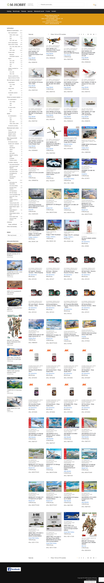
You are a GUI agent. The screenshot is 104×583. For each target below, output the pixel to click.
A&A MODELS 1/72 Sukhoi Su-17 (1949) (71, 498)
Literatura (49, 233)
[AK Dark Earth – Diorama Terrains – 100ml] (89, 259)
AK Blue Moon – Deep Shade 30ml (70, 370)
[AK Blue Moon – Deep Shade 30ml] (71, 356)
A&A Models (32, 437)
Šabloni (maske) (12, 135)
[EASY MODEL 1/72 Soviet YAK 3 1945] (36, 73)
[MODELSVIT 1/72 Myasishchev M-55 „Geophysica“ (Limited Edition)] (89, 193)
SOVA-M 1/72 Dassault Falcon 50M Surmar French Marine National (36, 206)
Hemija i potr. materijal (13, 143)
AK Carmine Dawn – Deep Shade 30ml (53, 370)
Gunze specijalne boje (15, 194)
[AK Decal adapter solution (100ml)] (89, 227)
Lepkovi (11, 145)
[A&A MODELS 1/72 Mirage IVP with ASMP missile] (36, 423)
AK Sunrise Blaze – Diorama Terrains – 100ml (89, 304)
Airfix (30, 176)
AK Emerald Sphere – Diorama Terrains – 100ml (53, 304)
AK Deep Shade (32, 365)
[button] (92, 4)
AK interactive (86, 241)
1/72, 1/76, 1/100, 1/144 (69, 429)
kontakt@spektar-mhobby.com (54, 21)
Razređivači (12, 147)
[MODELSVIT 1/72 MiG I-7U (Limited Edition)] (54, 486)
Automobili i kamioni (51, 168)
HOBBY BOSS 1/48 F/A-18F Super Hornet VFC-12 (36, 335)
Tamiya (48, 176)
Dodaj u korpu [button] (36, 66)
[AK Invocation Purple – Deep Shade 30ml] (36, 391)
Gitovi (11, 151)
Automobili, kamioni (12, 92)
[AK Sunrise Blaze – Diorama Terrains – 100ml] (89, 292)
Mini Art (84, 546)
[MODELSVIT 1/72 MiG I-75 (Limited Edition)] (54, 324)
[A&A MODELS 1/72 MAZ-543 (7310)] (71, 423)
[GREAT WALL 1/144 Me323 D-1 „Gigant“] (71, 164)
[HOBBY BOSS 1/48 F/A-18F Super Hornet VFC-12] (36, 324)
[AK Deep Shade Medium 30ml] (36, 356)
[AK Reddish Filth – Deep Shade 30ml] (71, 391)
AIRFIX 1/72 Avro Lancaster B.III (36, 173)
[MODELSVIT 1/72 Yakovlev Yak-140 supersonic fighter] (36, 453)
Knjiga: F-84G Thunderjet (53, 234)
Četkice (10, 130)
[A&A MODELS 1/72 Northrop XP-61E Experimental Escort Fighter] (71, 453)
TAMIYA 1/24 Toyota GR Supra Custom (53, 173)
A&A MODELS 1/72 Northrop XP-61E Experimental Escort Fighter (69, 467)
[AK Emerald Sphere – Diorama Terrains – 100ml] (54, 292)
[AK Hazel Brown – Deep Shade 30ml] (54, 391)
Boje (9, 180)
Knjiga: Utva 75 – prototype (71, 235)
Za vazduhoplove (12, 99)
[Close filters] (22, 28)
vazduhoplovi (56, 45)
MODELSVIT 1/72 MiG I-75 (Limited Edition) (53, 335)
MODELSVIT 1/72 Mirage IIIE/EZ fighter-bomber (88, 465)
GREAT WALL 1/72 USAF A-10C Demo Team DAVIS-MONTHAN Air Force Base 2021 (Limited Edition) (53, 539)
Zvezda (66, 339)
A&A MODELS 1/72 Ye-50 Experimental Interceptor (89, 434)
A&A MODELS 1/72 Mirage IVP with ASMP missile (36, 434)
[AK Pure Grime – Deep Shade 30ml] (89, 391)
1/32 (11, 105)
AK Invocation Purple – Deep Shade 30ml (35, 404)
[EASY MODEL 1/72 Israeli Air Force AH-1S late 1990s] (54, 102)
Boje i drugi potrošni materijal (35, 302)
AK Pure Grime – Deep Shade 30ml (88, 404)
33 (91, 34)
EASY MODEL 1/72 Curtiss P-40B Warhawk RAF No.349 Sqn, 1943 (71, 84)
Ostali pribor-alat (12, 132)
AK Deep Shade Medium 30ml (35, 370)
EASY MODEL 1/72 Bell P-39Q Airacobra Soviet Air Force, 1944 (71, 113)
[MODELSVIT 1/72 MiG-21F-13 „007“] (71, 193)
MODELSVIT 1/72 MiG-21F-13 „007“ (71, 205)
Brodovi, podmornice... (13, 76)
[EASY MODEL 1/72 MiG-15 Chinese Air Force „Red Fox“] (89, 73)
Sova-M (31, 209)
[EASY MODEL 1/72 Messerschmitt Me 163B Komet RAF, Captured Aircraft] (89, 42)
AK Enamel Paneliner (14, 164)
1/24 (11, 64)
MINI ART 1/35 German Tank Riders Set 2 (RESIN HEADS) (89, 542)
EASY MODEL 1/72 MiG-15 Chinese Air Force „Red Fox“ (89, 84)
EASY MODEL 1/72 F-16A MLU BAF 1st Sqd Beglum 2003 (35, 113)
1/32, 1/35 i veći (13, 40)
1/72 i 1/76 (12, 60)
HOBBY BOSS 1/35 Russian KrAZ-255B (89, 145)
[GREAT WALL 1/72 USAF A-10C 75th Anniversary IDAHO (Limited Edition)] (36, 519)
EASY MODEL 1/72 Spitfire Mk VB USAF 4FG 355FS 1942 (53, 84)
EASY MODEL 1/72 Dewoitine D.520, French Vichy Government (53, 50)
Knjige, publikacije (33, 231)
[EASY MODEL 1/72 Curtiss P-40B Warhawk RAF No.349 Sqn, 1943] (71, 73)
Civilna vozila (11, 52)
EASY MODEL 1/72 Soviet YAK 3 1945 (36, 83)
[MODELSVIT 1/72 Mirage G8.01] (54, 453)
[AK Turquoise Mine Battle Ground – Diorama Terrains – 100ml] (71, 292)
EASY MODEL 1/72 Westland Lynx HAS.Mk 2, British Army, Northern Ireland (53, 144)
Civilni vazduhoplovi (87, 200)
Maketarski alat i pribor (13, 128)
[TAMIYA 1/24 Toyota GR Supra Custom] (54, 163)
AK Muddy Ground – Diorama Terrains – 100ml (71, 271)
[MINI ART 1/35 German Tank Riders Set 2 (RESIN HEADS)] (89, 524)
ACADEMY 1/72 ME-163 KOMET (88, 171)
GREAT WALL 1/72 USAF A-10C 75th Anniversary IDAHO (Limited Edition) (36, 534)
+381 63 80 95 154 (54, 23)
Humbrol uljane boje (14, 204)
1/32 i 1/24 (12, 121)
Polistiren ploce (13, 160)
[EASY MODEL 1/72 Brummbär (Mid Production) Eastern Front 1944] (36, 42)
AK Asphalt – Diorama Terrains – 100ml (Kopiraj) (36, 271)
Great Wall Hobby (69, 178)
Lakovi (11, 149)
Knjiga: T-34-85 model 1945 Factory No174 (35, 234)
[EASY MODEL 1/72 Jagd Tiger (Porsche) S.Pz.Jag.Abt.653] (89, 102)
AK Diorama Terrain (34, 268)
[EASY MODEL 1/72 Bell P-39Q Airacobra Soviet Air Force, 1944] (71, 102)
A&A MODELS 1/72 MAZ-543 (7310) (71, 434)
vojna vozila (36, 49)
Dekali (8, 113)
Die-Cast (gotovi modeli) (52, 46)
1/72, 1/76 (12, 72)
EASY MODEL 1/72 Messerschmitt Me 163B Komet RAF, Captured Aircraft (88, 53)
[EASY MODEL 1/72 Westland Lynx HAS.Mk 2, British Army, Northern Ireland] (54, 132)
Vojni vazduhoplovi (69, 139)
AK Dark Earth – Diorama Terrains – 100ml (89, 271)
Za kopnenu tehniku (13, 125)
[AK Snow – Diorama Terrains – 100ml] (54, 259)
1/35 (11, 111)
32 (88, 34)
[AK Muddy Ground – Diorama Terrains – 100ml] (71, 259)
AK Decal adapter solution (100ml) (89, 238)
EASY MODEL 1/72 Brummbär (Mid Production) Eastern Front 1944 (36, 54)
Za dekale (84, 236)
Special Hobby (68, 144)
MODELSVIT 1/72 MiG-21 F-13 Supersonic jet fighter (36, 497)
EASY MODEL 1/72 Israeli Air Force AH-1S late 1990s (53, 112)
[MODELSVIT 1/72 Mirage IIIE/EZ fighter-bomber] (89, 453)
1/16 (10, 66)
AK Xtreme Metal (14, 185)
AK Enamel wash (14, 171)
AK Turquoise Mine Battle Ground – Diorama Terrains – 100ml (71, 305)
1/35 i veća (12, 50)
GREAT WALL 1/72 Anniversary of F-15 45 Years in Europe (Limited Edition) (71, 528)
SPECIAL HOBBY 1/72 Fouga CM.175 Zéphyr (70, 141)
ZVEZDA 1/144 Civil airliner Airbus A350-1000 (89, 333)
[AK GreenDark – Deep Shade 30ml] (89, 356)
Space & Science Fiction (14, 77)
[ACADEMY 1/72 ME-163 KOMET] (89, 162)
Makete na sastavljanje (70, 137)
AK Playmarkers (13, 190)
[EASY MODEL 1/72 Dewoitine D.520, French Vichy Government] (54, 40)
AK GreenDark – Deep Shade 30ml (88, 370)
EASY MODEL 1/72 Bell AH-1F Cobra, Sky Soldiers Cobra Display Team (36, 142)
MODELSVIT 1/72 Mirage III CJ (53, 205)
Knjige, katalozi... (34, 237)
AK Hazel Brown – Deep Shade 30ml (53, 404)
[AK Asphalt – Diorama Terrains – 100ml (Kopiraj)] (36, 259)
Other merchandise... (12, 226)
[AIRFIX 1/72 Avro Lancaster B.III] (36, 163)
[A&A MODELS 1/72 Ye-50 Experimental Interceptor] (89, 423)
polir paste (12, 153)
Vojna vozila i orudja (87, 141)
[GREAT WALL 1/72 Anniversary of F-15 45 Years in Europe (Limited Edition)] (71, 516)
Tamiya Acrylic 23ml (14, 203)
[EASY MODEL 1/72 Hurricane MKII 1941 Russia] (71, 42)
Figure (88, 538)
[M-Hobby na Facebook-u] (52, 569)
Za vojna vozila (11, 107)
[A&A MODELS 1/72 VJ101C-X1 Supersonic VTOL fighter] (89, 486)
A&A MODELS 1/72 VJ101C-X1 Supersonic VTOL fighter (89, 498)
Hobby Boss (85, 148)
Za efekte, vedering (34, 402)
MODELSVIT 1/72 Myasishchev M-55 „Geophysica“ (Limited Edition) (88, 206)
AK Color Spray (13, 192)
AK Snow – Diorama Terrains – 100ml (51, 271)
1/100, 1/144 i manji (68, 171)
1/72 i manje (12, 101)
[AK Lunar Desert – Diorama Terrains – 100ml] (36, 292)
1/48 (29, 330)
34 (93, 34)
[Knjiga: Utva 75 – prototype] (71, 225)
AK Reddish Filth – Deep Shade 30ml (70, 404)
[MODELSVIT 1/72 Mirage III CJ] (54, 193)
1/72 (29, 48)
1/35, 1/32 (84, 538)
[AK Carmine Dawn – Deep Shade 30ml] (54, 356)
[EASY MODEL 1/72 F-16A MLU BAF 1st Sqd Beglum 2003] (36, 102)
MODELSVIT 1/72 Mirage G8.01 (53, 465)
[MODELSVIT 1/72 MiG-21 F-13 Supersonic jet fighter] (36, 486)
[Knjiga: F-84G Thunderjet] (54, 225)
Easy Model (32, 58)
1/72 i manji (49, 45)
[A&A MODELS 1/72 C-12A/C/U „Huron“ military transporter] (54, 423)
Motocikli (12, 54)
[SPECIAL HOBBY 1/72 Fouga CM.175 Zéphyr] (71, 131)
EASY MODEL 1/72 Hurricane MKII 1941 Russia (71, 52)
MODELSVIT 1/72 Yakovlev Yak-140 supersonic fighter (36, 465)
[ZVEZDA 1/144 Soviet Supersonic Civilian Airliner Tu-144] (71, 324)
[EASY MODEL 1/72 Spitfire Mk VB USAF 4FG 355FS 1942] (54, 73)
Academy (84, 174)
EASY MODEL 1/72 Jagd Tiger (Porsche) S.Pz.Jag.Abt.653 (88, 113)
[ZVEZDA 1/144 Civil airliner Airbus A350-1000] (89, 324)
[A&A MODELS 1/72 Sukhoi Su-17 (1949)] (71, 486)
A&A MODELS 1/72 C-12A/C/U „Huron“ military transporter (53, 435)
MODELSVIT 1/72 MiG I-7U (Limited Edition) (53, 497)
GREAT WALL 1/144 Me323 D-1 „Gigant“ (71, 175)
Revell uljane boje (14, 216)
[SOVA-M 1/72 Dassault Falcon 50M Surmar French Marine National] (36, 193)
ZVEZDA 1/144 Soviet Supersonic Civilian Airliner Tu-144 (71, 335)
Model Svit (49, 208)
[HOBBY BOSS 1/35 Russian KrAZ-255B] (89, 132)
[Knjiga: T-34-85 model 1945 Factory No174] (36, 225)
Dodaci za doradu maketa (13, 97)
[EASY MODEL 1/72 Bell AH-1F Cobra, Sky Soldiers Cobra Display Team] (36, 131)
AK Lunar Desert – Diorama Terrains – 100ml (36, 304)
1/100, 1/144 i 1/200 (14, 123)
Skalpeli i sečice (12, 134)
